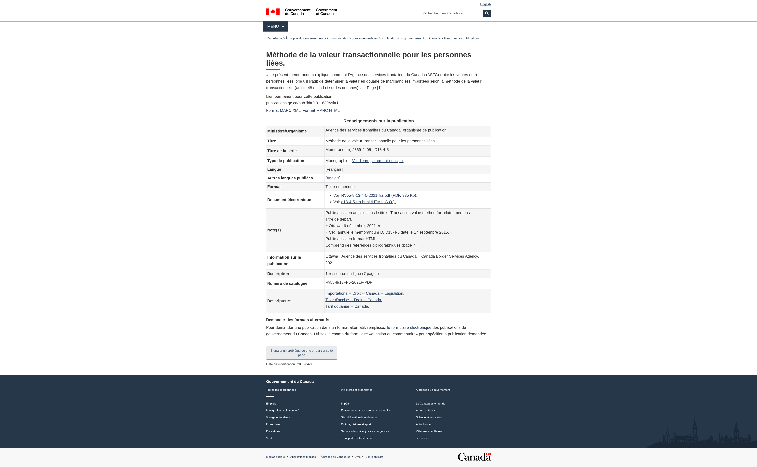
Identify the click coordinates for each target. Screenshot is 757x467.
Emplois (271, 403)
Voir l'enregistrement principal (378, 160)
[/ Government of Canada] (301, 12)
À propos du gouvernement (304, 38)
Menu (277, 26)
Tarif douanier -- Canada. (347, 306)
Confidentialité (374, 456)
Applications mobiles (303, 456)
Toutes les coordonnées (281, 389)
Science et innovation (429, 417)
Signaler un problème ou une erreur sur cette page (301, 353)
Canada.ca (274, 38)
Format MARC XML (283, 110)
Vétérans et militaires (429, 431)
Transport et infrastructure (357, 438)
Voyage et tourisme (278, 417)
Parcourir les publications (462, 38)
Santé (269, 438)
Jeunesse (422, 438)
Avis (358, 456)
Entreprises (273, 424)
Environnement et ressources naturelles (366, 410)
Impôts (345, 403)
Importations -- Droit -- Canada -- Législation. (364, 293)
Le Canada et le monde (430, 403)
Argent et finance (426, 410)
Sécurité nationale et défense (359, 417)
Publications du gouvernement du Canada (410, 38)
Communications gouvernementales (352, 38)
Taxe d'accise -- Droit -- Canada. (353, 300)
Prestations (273, 431)
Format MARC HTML (321, 110)
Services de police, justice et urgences (365, 431)
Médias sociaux (275, 456)
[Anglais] (332, 178)
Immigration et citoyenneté (282, 410)
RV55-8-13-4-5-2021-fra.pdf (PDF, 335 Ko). (379, 195)
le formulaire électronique (409, 327)
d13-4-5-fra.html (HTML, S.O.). (368, 202)
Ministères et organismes (356, 389)
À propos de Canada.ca (335, 456)
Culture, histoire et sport (356, 424)
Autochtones (424, 424)
